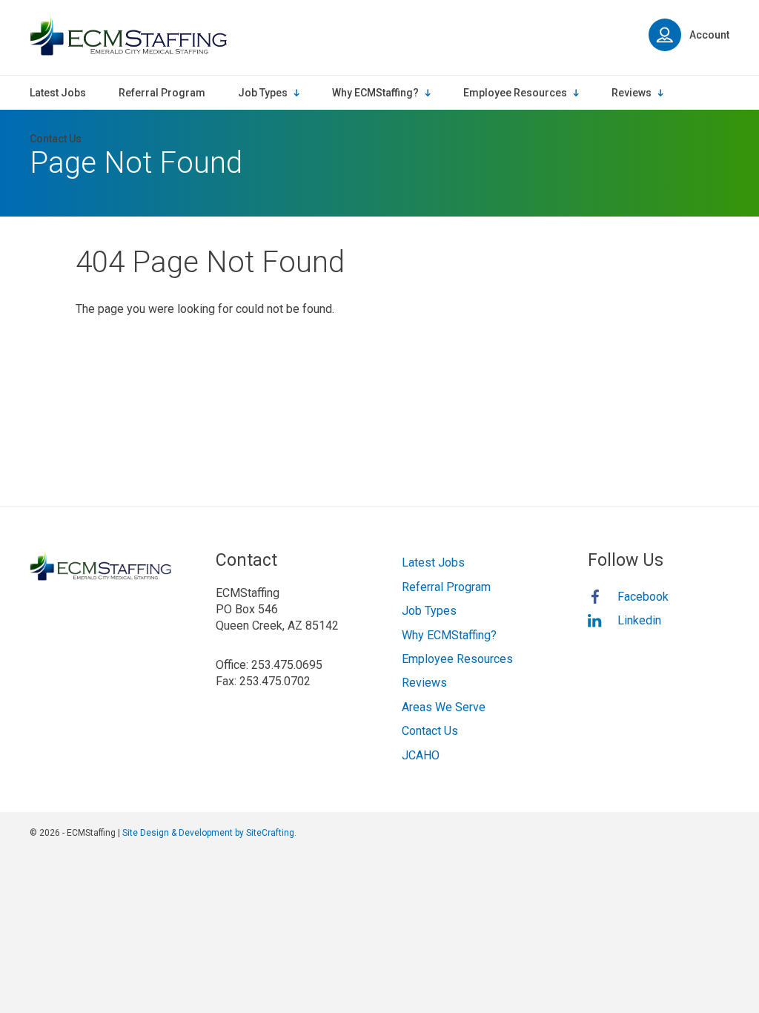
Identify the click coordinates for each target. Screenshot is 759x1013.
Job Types (429, 611)
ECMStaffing (128, 35)
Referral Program (446, 587)
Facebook (643, 597)
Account (709, 35)
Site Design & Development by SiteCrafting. (209, 833)
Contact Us (430, 731)
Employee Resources (457, 659)
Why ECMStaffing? (449, 635)
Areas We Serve (443, 707)
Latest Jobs (433, 562)
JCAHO (421, 755)
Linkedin (639, 620)
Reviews (424, 683)
